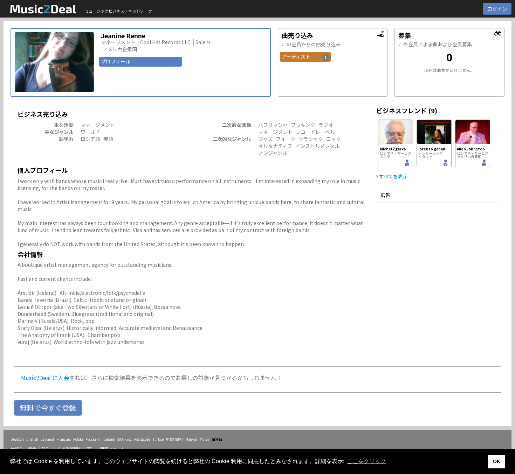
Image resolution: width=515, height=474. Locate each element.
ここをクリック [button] (366, 461)
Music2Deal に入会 (45, 377)
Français (63, 439)
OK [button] (496, 461)
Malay (205, 439)
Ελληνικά (124, 439)
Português (142, 439)
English (32, 439)
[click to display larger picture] (54, 62)
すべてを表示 (393, 176)
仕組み (17, 449)
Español (47, 439)
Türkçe (158, 439)
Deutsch (17, 439)
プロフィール (115, 61)
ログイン (497, 8)
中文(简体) (174, 439)
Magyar (191, 439)
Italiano (108, 439)
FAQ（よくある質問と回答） (68, 449)
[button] (48, 408)
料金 (32, 449)
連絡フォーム (112, 449)
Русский (92, 439)
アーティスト (304, 56)
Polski (78, 439)
